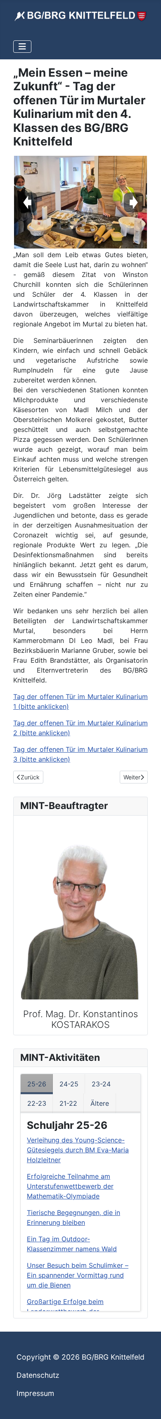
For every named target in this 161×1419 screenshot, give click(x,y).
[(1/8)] (80, 202)
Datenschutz (38, 1375)
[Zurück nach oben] (146, 1403)
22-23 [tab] (36, 1103)
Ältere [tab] (99, 1103)
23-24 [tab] (101, 1084)
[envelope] (76, 897)
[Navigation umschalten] (22, 46)
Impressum (35, 1393)
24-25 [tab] (68, 1084)
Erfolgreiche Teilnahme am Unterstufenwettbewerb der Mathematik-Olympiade (70, 1186)
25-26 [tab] (36, 1084)
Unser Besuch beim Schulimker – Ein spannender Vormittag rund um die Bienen (77, 1275)
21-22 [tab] (68, 1103)
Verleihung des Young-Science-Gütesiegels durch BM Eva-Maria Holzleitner (78, 1150)
